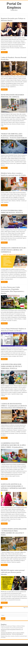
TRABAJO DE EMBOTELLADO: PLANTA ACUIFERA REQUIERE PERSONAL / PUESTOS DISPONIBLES (14, 136)
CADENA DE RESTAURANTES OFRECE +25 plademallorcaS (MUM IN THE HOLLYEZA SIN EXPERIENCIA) (14, 406)
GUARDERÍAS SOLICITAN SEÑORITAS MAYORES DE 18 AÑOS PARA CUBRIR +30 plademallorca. (13, 445)
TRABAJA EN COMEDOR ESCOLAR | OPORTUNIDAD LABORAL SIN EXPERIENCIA (13, 250)
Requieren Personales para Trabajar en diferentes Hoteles (13, 626)
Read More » (4, 52)
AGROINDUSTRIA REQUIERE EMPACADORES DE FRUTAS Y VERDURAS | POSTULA (11, 366)
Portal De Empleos (14, 5)
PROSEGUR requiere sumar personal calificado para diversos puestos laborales (12, 572)
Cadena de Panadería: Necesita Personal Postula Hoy (12, 627)
